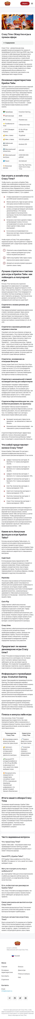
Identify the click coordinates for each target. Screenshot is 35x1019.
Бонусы (20, 967)
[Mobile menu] (32, 3)
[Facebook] (15, 998)
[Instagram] (25, 998)
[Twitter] (20, 998)
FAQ (19, 977)
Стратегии (5, 980)
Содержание (10, 43)
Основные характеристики (7, 971)
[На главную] (7, 3)
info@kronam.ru (6, 991)
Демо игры (22, 970)
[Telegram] (9, 998)
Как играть (5, 976)
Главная (4, 967)
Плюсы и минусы (24, 974)
